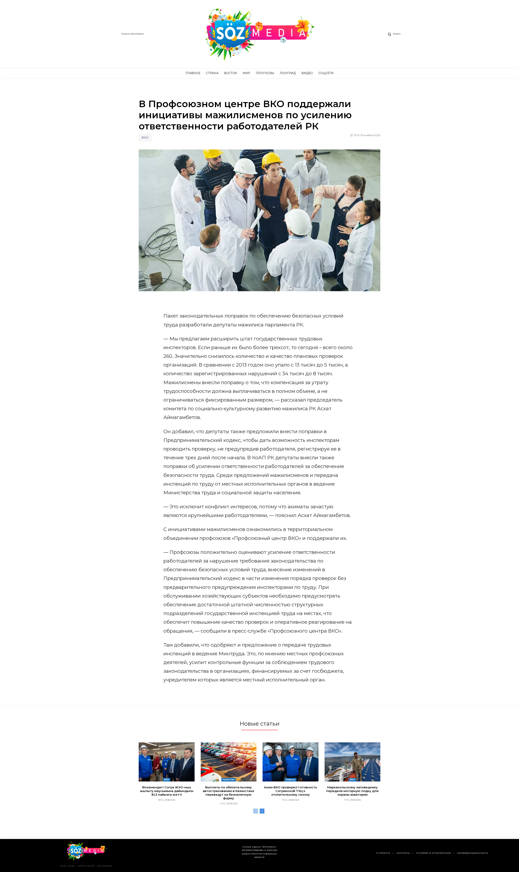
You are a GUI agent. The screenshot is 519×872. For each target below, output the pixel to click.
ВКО (145, 137)
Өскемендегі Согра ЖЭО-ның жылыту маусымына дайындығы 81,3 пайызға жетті (166, 790)
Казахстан (228, 779)
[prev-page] (255, 811)
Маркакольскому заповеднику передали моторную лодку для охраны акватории (352, 790)
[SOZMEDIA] (259, 34)
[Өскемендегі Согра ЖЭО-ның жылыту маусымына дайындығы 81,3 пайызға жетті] (167, 761)
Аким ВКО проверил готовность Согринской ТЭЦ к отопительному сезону (290, 790)
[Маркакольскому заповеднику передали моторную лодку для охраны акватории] (353, 761)
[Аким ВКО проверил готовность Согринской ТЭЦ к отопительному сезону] (290, 761)
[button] (393, 34)
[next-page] (262, 811)
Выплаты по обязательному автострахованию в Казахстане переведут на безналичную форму (228, 792)
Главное (290, 779)
